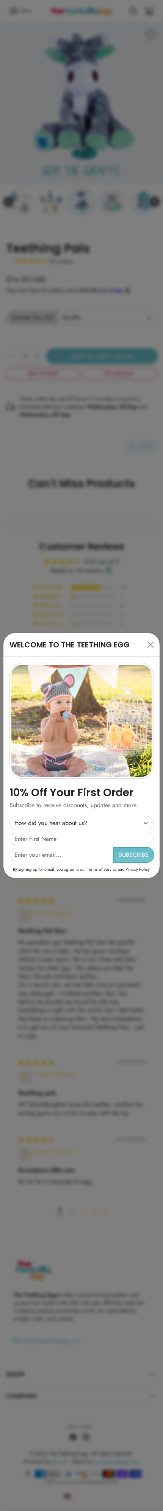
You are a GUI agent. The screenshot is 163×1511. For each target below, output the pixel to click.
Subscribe (134, 854)
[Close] (150, 645)
